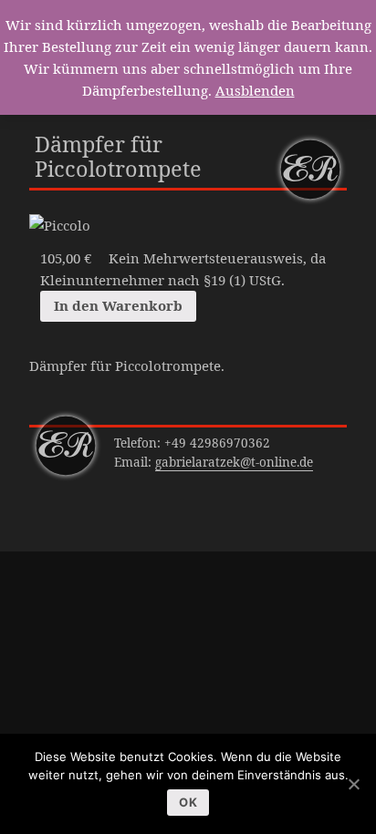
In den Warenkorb (118, 305)
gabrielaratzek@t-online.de (234, 462)
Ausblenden (255, 90)
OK (188, 802)
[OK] (353, 784)
